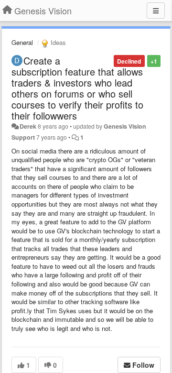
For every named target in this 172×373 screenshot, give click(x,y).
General (22, 42)
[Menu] (156, 10)
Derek (28, 126)
